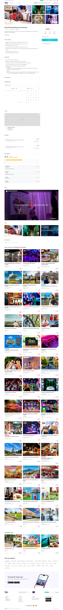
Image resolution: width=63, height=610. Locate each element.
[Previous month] (6, 88)
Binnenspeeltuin (24, 563)
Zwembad (50, 563)
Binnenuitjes (20, 565)
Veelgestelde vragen (7, 599)
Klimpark (54, 563)
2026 (16, 88)
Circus (12, 565)
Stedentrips (33, 565)
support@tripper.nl (7, 600)
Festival (25, 565)
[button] (5, 22)
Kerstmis (47, 565)
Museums (13, 563)
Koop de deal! (36, 141)
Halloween (43, 565)
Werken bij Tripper (21, 601)
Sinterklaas (51, 565)
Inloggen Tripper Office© (35, 599)
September (28, 88)
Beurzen (47, 563)
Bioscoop (16, 565)
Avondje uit (42, 563)
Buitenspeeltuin (33, 563)
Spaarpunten (20, 599)
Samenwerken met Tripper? (35, 598)
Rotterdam (17, 29)
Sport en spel (18, 563)
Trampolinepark (38, 565)
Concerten (28, 565)
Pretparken (9, 563)
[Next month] (38, 88)
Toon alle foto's (55, 22)
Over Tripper (20, 598)
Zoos (5, 563)
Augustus (13, 88)
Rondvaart (38, 563)
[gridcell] (6, 93)
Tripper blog (20, 600)
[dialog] (22, 97)
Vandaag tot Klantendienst (9, 0)
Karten (28, 563)
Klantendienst (7, 598)
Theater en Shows (7, 565)
